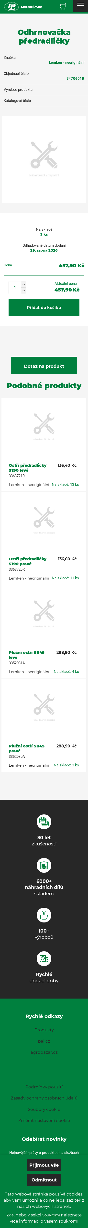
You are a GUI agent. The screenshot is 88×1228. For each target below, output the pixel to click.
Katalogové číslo (17, 100)
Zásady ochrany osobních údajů (44, 1098)
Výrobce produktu (18, 89)
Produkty (44, 1029)
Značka (10, 57)
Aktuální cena (66, 283)
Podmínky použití (44, 1086)
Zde (10, 1215)
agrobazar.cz (44, 1052)
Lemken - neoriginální (66, 62)
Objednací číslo (16, 73)
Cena (8, 265)
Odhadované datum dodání (44, 245)
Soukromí (51, 1215)
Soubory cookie (44, 1109)
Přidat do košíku (44, 307)
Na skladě (44, 229)
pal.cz (44, 1041)
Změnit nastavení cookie (44, 1120)
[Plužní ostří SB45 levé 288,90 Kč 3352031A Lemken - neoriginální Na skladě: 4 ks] (44, 614)
